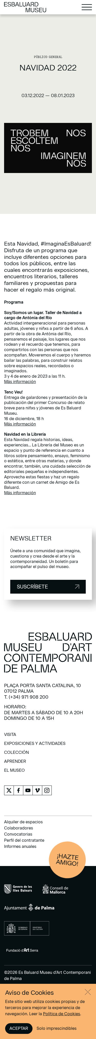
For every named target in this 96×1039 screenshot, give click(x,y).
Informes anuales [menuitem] (20, 846)
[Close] (88, 992)
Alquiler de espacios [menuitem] (23, 821)
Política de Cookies (61, 1013)
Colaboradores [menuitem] (18, 828)
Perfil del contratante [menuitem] (24, 840)
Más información (20, 381)
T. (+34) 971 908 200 (26, 697)
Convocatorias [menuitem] (18, 834)
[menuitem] (10, 736)
